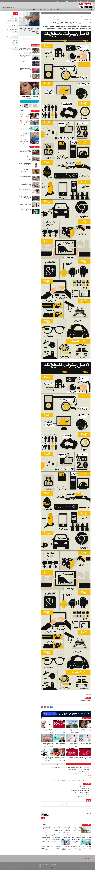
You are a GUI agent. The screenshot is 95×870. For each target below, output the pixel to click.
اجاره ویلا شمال (14, 23)
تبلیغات (88, 860)
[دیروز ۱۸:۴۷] (36, 70)
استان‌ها (40, 10)
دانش (54, 10)
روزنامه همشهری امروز (88, 1)
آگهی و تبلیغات (73, 1)
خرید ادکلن (8, 23)
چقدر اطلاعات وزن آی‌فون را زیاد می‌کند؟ (82, 796)
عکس (30, 10)
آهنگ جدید (15, 31)
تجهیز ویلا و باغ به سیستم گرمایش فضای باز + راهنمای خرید (25, 150)
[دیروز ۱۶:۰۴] (36, 171)
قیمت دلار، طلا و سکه (86, 858)
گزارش (81, 16)
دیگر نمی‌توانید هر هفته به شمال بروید (82, 776)
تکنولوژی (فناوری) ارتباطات (85, 700)
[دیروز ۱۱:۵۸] (36, 185)
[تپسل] (41, 711)
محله (61, 10)
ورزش (44, 10)
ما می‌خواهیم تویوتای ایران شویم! (83, 771)
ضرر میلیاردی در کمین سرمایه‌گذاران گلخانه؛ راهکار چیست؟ (26, 158)
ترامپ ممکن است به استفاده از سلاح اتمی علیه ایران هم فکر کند (77, 774)
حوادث (21, 10)
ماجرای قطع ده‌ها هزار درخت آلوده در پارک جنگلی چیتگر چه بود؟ (77, 13)
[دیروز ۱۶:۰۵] (36, 152)
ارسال (43, 818)
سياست (79, 10)
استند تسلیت (8, 29)
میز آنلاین (84, 16)
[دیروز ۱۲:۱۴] (36, 50)
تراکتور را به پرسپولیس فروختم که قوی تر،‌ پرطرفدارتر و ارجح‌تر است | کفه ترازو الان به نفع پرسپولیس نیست (70, 767)
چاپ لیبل (15, 36)
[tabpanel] (29, 24)
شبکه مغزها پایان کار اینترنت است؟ (83, 786)
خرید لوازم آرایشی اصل (13, 25)
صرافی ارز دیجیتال (14, 38)
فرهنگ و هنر (49, 10)
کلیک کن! (29, 101)
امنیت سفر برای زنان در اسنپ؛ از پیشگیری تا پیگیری (25, 210)
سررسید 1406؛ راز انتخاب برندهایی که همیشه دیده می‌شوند (25, 170)
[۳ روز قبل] (36, 204)
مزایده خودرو (14, 29)
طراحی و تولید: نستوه (47, 867)
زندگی (58, 10)
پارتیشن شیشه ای (14, 42)
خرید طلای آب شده (13, 27)
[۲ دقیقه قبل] (29, 19)
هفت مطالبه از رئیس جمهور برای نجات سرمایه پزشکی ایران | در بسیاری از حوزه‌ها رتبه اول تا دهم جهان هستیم (69, 780)
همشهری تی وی (67, 1)
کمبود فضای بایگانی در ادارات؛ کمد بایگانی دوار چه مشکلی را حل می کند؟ (25, 165)
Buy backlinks (9, 36)
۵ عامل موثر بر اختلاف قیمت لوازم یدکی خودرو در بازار (25, 190)
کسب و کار (26, 10)
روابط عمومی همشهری (60, 1)
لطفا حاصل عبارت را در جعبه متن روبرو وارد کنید (82, 814)
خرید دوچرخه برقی (13, 34)
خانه (90, 10)
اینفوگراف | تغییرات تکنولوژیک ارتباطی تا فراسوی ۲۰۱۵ (72, 23)
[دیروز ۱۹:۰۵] (36, 63)
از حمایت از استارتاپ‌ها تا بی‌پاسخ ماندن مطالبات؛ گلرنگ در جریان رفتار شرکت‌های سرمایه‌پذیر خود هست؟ (25, 198)
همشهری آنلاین (85, 5)
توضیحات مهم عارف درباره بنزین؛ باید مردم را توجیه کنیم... (78, 769)
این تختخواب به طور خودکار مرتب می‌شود (82, 792)
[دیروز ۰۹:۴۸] (36, 198)
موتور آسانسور (14, 18)
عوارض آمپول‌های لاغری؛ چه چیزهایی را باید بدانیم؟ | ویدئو (29, 30)
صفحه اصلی (89, 16)
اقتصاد (72, 10)
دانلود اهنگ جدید (14, 45)
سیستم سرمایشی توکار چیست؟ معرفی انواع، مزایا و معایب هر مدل (25, 184)
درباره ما (88, 856)
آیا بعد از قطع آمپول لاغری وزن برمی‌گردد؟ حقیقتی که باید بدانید (25, 203)
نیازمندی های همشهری (80, 1)
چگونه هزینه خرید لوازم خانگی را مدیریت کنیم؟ (25, 177)
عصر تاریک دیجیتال (85, 788)
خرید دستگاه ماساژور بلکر (12, 20)
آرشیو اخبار (84, 10)
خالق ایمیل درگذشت (85, 794)
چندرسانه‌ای (35, 10)
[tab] (78, 764)
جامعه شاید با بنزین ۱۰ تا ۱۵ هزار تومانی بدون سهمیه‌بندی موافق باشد (76, 778)
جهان (75, 10)
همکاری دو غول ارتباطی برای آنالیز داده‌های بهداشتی (80, 790)
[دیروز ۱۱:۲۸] (36, 57)
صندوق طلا (15, 40)
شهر (64, 10)
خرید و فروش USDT (13, 16)
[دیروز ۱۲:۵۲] (36, 76)
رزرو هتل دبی (14, 47)
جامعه (68, 10)
